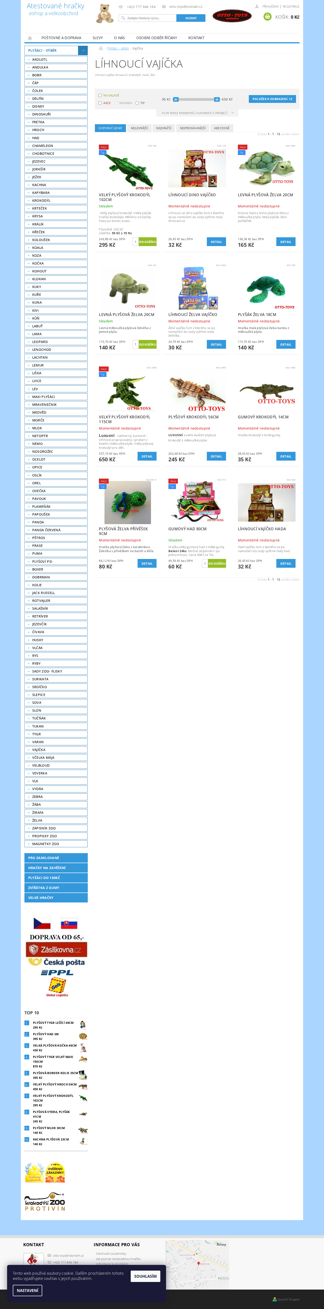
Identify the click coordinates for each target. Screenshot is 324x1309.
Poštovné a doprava (61, 37)
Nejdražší (163, 128)
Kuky (36, 286)
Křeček (38, 232)
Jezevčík (39, 624)
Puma (37, 553)
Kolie (37, 585)
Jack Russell (43, 592)
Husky (37, 640)
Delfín (38, 98)
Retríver (40, 616)
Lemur (38, 365)
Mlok (37, 428)
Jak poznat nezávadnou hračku (118, 1259)
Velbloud (41, 765)
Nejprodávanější (193, 128)
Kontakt (196, 37)
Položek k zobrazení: (272, 99)
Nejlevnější (139, 128)
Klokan (39, 279)
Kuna (37, 302)
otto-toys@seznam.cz (68, 1255)
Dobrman (41, 577)
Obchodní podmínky (111, 1253)
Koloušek (41, 240)
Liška (37, 373)
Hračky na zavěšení (47, 867)
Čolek (37, 90)
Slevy (98, 37)
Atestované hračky (55, 9)
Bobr (37, 75)
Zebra (37, 796)
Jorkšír (39, 169)
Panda (38, 522)
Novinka (125, 103)
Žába (36, 804)
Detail (216, 242)
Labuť (37, 326)
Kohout (39, 271)
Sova (36, 702)
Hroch (38, 130)
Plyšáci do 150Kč (44, 877)
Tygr (36, 734)
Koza (36, 255)
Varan (38, 742)
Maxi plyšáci (43, 396)
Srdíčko (39, 687)
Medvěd (39, 412)
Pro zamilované (43, 858)
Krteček (39, 208)
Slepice (38, 694)
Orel (36, 483)
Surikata (40, 679)
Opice (37, 467)
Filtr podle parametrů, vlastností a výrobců (195, 113)
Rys (35, 655)
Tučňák (39, 718)
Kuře (36, 294)
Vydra (37, 789)
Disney (38, 106)
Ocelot (39, 459)
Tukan (38, 726)
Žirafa (38, 812)
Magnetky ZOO (45, 844)
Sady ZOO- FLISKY (47, 671)
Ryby (36, 663)
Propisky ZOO (44, 836)
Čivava (38, 632)
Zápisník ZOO (44, 828)
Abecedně (222, 128)
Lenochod (41, 349)
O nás (119, 37)
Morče (38, 420)
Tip (142, 103)
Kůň (36, 318)
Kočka (38, 263)
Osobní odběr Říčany (156, 37)
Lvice (37, 381)
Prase (37, 545)
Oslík (37, 475)
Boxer (37, 569)
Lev (35, 389)
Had (35, 138)
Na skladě (111, 95)
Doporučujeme (110, 128)
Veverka (39, 773)
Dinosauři (41, 114)
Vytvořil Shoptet (289, 1299)
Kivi (35, 310)
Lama (37, 334)
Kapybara (41, 192)
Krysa (37, 216)
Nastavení (27, 1290)
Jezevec (39, 161)
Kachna (39, 185)
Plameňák (41, 506)
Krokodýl (41, 200)
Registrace (291, 7)
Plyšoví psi (42, 561)
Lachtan (40, 357)
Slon (36, 710)
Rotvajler (41, 600)
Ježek (37, 177)
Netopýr (40, 436)
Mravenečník (44, 404)
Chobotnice (43, 153)
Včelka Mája (43, 757)
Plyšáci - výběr (42, 50)
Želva (37, 820)
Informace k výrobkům (112, 1264)
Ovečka (39, 491)
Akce (107, 103)
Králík (38, 224)
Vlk (35, 781)
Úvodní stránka (30, 38)
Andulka (40, 67)
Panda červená (46, 530)
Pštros (38, 538)
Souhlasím (145, 1276)
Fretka (38, 122)
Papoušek (41, 514)
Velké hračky (41, 897)
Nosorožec (42, 451)
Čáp (35, 83)
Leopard (40, 341)
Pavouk (39, 498)
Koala (37, 247)
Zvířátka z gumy (44, 887)
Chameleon (42, 145)
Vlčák (37, 647)
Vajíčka (38, 749)
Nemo (37, 443)
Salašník (40, 608)
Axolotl (39, 59)
